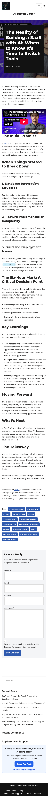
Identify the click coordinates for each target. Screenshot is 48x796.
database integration (28, 519)
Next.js (33, 529)
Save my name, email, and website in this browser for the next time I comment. (21, 645)
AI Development (33, 509)
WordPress (33, 785)
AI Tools (6, 514)
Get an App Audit (24, 764)
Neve (12, 785)
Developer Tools (9, 524)
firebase (6, 529)
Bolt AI (31, 514)
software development (29, 534)
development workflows (28, 524)
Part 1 (6, 143)
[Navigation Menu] (39, 6)
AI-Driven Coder (9, 790)
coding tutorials (9, 519)
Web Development (9, 539)
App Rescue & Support (12, 793)
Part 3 (16, 489)
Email (7, 583)
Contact (37, 793)
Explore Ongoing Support (24, 769)
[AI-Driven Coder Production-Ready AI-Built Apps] (6, 6)
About (28, 793)
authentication (19, 514)
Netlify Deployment (20, 529)
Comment (9, 608)
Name (7, 570)
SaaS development (9, 534)
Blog (21, 790)
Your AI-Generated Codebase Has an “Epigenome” (23, 703)
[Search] (44, 6)
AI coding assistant (16, 509)
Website (7, 595)
